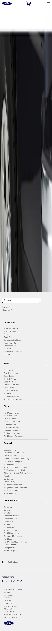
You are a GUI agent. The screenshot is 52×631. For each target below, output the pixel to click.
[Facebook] (3, 581)
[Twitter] (6, 581)
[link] (7, 592)
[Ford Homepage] (9, 624)
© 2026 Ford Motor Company (13, 589)
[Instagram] (14, 581)
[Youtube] (10, 581)
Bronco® (6, 307)
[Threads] (18, 581)
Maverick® (7, 310)
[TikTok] (21, 581)
